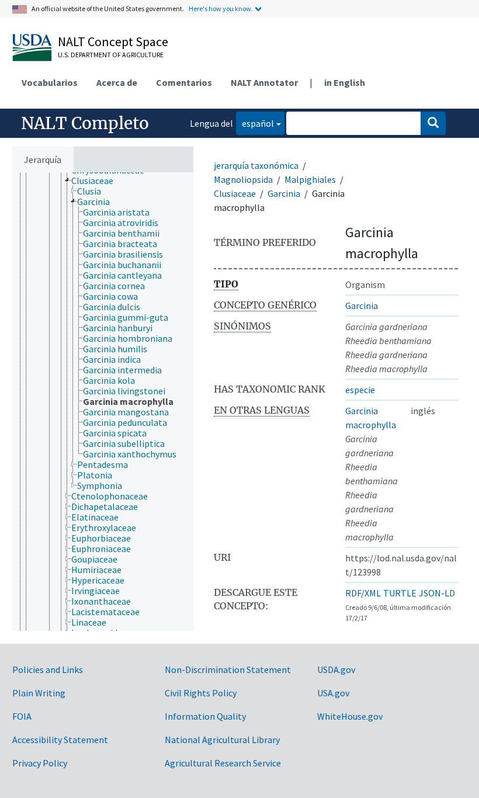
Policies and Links (47, 669)
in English (344, 82)
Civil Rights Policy (201, 693)
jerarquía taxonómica (256, 165)
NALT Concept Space (113, 41)
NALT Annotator (264, 82)
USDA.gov (336, 669)
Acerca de (116, 82)
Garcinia (284, 193)
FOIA (22, 716)
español (255, 123)
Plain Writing (38, 693)
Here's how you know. (221, 8)
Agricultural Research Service (223, 763)
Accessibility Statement (60, 739)
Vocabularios (50, 82)
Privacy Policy (39, 763)
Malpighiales (310, 179)
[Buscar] (433, 123)
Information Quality (205, 716)
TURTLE (399, 593)
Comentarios (184, 82)
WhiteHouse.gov (350, 716)
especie (360, 389)
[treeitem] (97, 180)
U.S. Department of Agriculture (111, 54)
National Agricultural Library (222, 739)
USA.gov (333, 693)
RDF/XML (363, 593)
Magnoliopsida (243, 179)
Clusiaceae (235, 193)
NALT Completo (85, 123)
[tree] (102, 401)
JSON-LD (437, 593)
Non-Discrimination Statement (228, 669)
